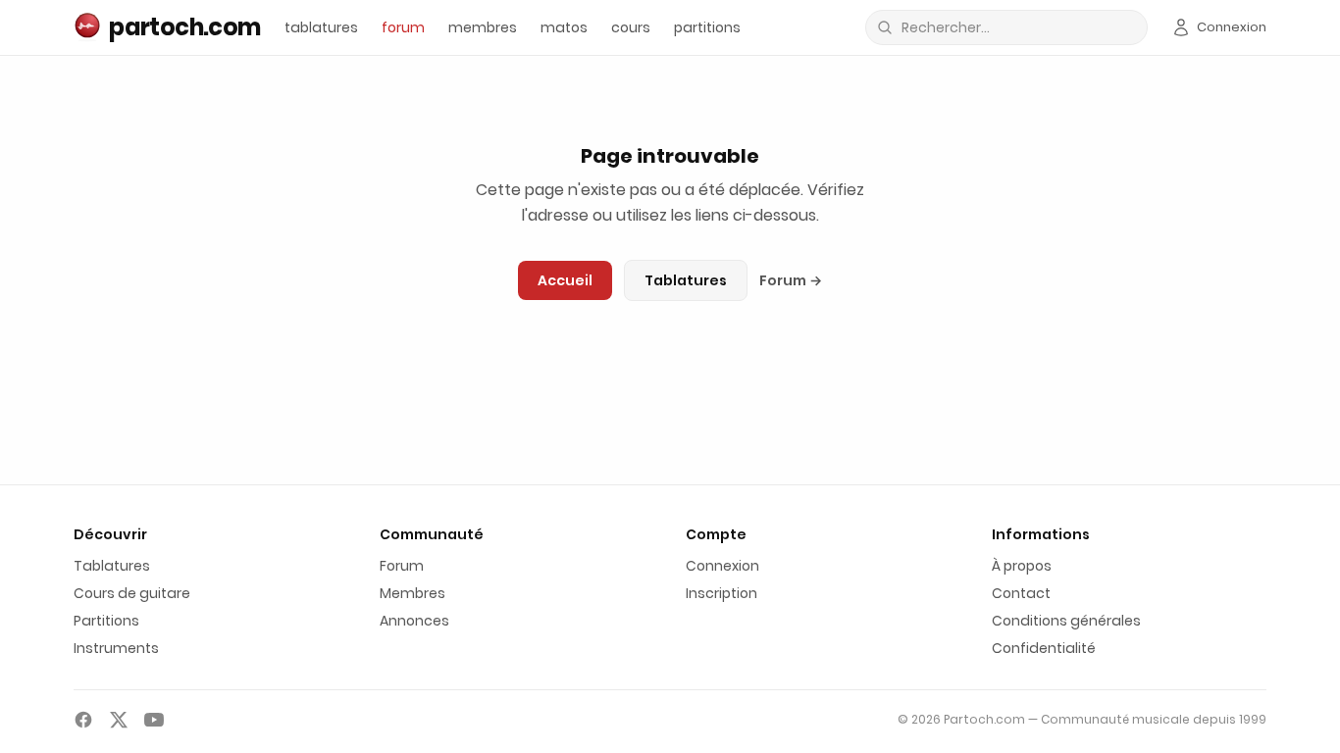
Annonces (414, 620)
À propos (1022, 566)
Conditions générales (1066, 620)
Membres (412, 593)
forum (403, 27)
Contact (1021, 593)
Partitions (106, 620)
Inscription (721, 593)
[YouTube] (154, 719)
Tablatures (685, 280)
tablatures (321, 27)
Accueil (565, 280)
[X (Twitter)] (119, 719)
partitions (707, 27)
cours (630, 27)
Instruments (116, 648)
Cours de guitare (132, 593)
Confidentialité (1044, 648)
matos (564, 27)
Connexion (722, 566)
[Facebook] (83, 719)
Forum (790, 280)
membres (482, 27)
